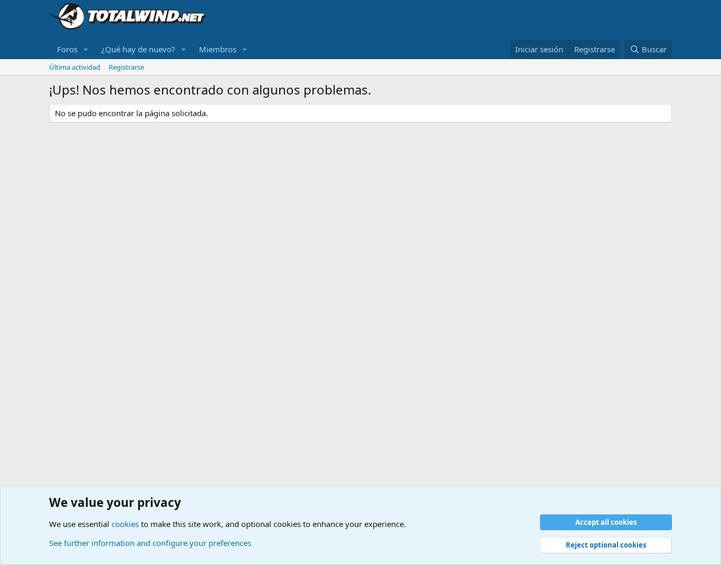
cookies (125, 524)
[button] (86, 49)
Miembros (217, 49)
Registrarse (126, 67)
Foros (67, 49)
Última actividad (74, 67)
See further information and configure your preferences (150, 543)
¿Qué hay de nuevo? (138, 49)
